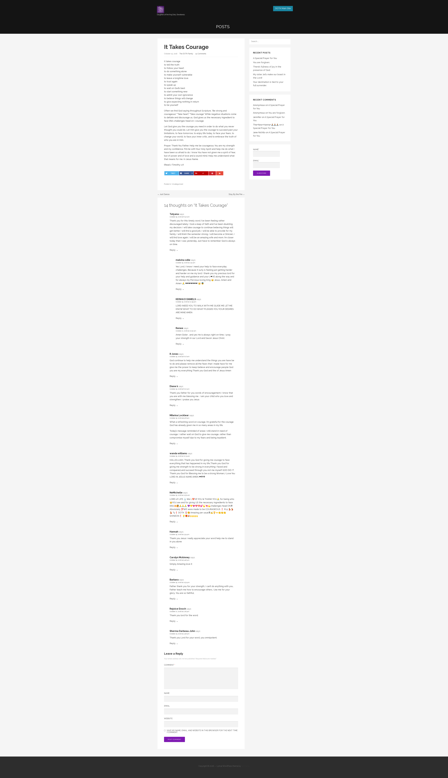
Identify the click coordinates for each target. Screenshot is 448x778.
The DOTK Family (186, 54)
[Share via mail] (219, 173)
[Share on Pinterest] (212, 173)
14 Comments (200, 54)
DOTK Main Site (283, 8)
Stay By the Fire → (237, 194)
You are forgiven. (261, 62)
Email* (256, 161)
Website (168, 718)
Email (167, 706)
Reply (172, 250)
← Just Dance (163, 194)
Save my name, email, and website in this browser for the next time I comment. (202, 731)
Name (167, 693)
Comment (169, 665)
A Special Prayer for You (265, 58)
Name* (256, 149)
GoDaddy (245, 766)
